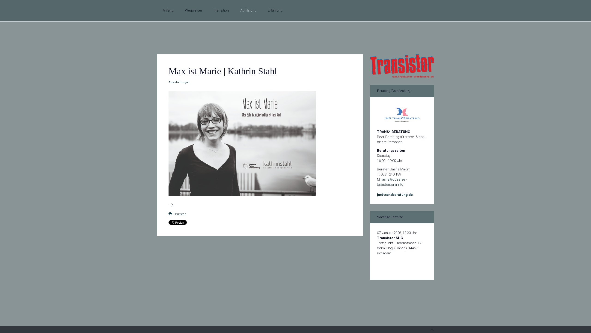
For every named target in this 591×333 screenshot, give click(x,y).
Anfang (168, 10)
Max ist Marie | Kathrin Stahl (223, 71)
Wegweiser (193, 10)
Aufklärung (248, 10)
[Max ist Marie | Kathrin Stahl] (171, 206)
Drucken (180, 214)
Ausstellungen (179, 82)
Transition (221, 10)
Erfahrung (275, 10)
